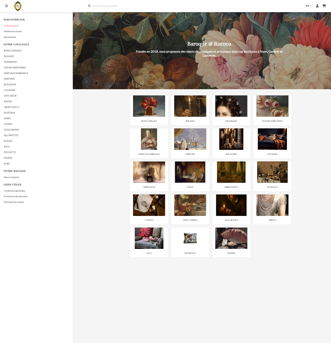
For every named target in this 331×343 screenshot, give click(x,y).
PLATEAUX (9, 112)
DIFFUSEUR (10, 95)
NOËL (7, 163)
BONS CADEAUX (13, 50)
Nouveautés (10, 37)
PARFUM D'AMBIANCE (16, 73)
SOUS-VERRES (11, 129)
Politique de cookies (14, 202)
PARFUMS (9, 78)
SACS (7, 146)
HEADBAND (10, 61)
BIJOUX (8, 141)
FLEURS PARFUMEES (15, 67)
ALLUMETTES (11, 135)
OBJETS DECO (11, 107)
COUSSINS (9, 90)
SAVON (8, 101)
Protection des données (16, 196)
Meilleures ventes (13, 31)
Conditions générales (14, 190)
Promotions (12, 25)
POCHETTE (10, 152)
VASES (7, 118)
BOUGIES (9, 56)
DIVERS (8, 157)
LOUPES (8, 124)
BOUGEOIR (10, 84)
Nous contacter (11, 177)
